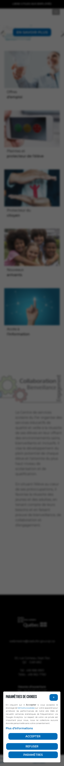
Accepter (32, 736)
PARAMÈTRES (33, 754)
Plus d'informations (19, 728)
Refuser (32, 746)
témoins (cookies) (26, 708)
